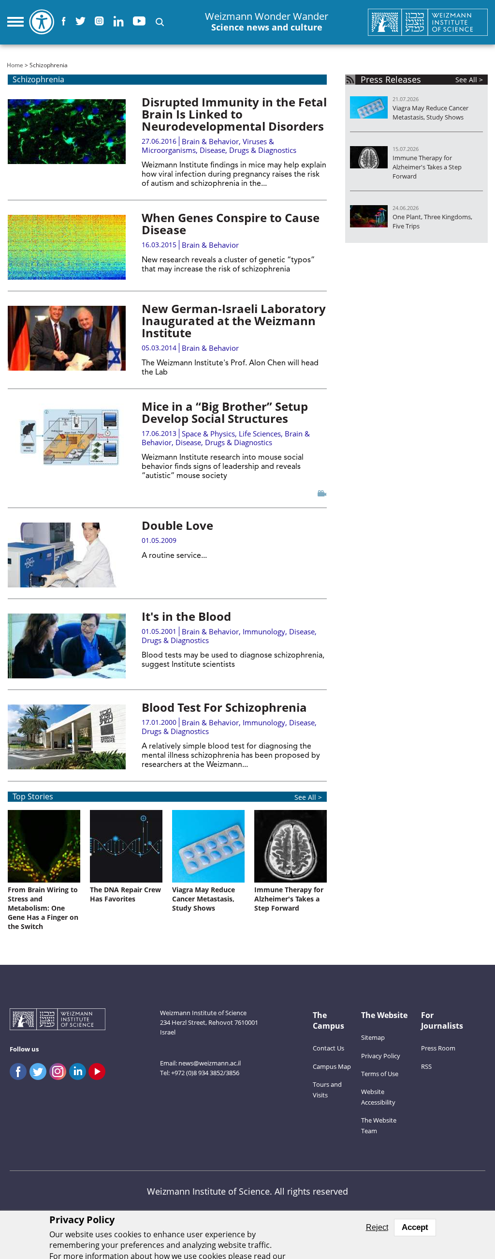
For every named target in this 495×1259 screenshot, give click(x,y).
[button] (160, 22)
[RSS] (350, 80)
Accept (415, 1227)
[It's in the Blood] (67, 646)
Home (15, 65)
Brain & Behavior (210, 141)
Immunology (264, 631)
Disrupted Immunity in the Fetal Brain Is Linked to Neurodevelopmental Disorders (234, 114)
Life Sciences (260, 433)
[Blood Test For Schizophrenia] (67, 736)
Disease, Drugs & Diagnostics (248, 150)
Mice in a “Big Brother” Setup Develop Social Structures (225, 412)
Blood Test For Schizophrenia (224, 707)
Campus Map (332, 1066)
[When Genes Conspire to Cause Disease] (67, 247)
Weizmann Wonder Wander (266, 21)
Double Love (177, 525)
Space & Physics (208, 433)
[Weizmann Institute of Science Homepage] (428, 22)
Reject (377, 1227)
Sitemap (373, 1037)
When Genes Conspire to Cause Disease (231, 224)
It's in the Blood (186, 616)
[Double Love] (67, 555)
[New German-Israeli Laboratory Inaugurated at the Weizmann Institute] (67, 338)
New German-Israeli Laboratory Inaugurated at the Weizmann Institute (234, 320)
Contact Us (328, 1048)
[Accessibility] (41, 21)
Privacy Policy (380, 1055)
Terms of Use (379, 1073)
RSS (426, 1066)
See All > (308, 797)
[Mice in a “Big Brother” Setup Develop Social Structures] (67, 436)
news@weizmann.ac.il (209, 1063)
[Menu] (15, 22)
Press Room (438, 1048)
